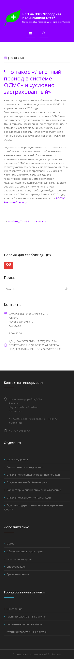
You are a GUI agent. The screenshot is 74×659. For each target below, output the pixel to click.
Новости (41, 221)
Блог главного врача (19, 559)
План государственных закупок (26, 616)
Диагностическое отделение (25, 467)
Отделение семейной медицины (27, 482)
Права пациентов (18, 574)
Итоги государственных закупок (27, 632)
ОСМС (10, 543)
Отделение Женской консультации (29, 497)
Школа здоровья (17, 459)
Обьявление (14, 609)
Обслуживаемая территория (25, 551)
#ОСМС (60, 198)
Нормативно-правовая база (24, 624)
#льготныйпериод (15, 202)
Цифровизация (16, 566)
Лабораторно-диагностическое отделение (34, 490)
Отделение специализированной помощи (33, 474)
